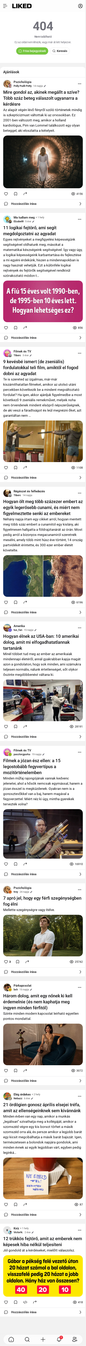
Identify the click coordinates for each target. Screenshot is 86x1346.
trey (16, 891)
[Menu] (79, 84)
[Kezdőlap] (22, 6)
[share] (25, 193)
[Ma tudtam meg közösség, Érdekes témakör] (7, 219)
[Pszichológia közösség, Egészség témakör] (7, 84)
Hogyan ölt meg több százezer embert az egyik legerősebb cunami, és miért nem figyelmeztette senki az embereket (43, 507)
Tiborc (17, 355)
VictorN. (18, 1232)
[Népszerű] (11, 1339)
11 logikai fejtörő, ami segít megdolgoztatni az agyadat (29, 230)
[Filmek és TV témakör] (7, 353)
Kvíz (16, 1228)
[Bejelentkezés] (80, 6)
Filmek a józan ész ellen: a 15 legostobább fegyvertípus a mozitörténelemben (32, 766)
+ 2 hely (36, 1094)
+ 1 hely (40, 217)
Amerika (19, 626)
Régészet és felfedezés (29, 491)
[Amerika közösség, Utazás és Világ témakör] (7, 628)
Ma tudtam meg (24, 217)
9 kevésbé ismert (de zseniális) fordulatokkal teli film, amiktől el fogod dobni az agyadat (40, 367)
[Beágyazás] (25, 1302)
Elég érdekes (22, 1094)
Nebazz (18, 1098)
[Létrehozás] (43, 1339)
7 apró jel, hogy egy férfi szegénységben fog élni (42, 901)
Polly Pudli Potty (23, 85)
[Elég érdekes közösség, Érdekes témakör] (7, 1096)
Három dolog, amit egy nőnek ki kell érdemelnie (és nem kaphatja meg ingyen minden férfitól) (37, 1001)
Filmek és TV (22, 351)
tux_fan (18, 629)
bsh (16, 989)
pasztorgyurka (22, 754)
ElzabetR (19, 221)
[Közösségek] (75, 1339)
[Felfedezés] (27, 1339)
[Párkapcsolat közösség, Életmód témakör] (7, 987)
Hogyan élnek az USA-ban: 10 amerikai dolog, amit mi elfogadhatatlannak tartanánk (41, 642)
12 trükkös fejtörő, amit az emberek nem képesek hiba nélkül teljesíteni (42, 1241)
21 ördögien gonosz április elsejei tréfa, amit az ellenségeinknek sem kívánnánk (42, 1107)
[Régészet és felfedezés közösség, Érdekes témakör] (7, 493)
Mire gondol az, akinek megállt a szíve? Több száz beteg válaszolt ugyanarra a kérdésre (41, 98)
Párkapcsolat (22, 985)
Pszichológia (22, 82)
